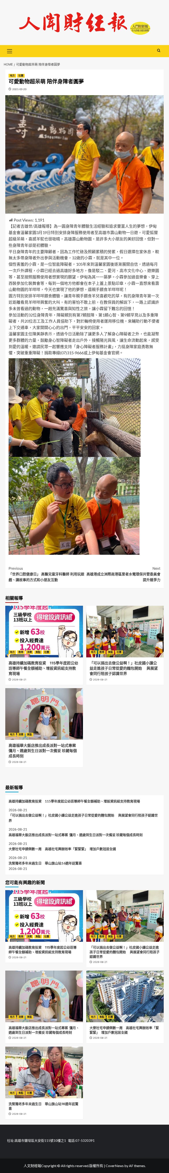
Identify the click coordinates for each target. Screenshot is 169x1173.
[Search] (159, 51)
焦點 (38, 652)
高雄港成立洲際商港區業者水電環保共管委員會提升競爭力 (123, 574)
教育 (20, 652)
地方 (12, 75)
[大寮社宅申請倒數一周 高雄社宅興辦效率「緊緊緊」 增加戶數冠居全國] (125, 996)
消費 (29, 652)
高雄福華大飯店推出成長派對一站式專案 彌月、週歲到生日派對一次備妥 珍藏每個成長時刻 (43, 750)
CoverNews (115, 1166)
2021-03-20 (19, 89)
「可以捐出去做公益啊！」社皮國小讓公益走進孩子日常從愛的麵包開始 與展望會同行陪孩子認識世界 (124, 668)
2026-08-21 (19, 679)
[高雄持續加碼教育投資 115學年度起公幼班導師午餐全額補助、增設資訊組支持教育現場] (44, 631)
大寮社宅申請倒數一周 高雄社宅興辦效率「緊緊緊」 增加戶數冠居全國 (62, 849)
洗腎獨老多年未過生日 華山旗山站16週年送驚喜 (45, 863)
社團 (20, 75)
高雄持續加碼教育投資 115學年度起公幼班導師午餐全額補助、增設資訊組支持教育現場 (43, 668)
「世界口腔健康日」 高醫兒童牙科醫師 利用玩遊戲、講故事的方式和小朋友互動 (46, 574)
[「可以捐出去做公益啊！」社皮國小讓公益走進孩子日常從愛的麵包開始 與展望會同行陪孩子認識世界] (125, 631)
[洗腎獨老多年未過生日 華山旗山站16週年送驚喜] (44, 1072)
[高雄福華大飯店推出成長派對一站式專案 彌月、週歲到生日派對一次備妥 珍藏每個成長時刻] (44, 714)
